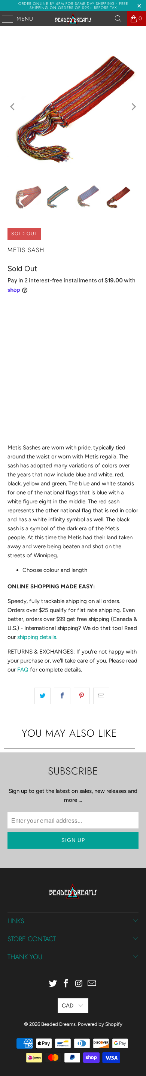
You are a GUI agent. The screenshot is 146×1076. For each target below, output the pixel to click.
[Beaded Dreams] (73, 18)
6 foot (20, 324)
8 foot (48, 324)
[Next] (133, 107)
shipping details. (37, 637)
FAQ (22, 669)
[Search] (118, 18)
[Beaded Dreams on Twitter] (53, 984)
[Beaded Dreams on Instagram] (79, 984)
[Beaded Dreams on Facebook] (66, 984)
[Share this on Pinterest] (82, 696)
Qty (11, 378)
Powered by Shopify (100, 1024)
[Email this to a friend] (101, 696)
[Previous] (13, 107)
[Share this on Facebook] (62, 696)
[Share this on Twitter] (42, 696)
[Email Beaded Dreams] (92, 984)
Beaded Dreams (58, 1024)
